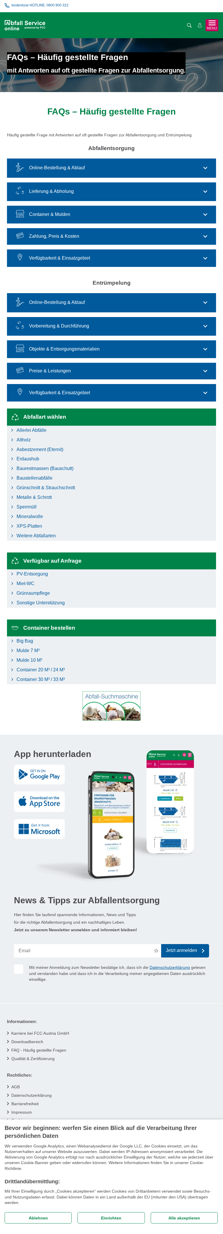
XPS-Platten (29, 526)
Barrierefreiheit (25, 1103)
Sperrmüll (27, 506)
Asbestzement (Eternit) (40, 449)
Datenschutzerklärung (170, 967)
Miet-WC (26, 583)
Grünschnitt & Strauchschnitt (46, 487)
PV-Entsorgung (32, 573)
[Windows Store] (39, 829)
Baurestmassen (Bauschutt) (45, 468)
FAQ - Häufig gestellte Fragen (38, 1050)
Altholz (24, 439)
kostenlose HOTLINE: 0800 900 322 (40, 5)
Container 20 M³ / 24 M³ (41, 669)
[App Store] (39, 801)
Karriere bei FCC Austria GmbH (40, 1033)
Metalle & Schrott (34, 497)
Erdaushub (28, 458)
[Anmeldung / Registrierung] (199, 25)
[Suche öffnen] (189, 25)
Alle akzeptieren (184, 1218)
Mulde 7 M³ (28, 650)
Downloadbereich (27, 1041)
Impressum (21, 1112)
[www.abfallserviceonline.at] (25, 25)
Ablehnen (38, 1218)
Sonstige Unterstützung (41, 602)
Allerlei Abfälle (31, 430)
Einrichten (111, 1218)
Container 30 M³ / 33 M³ (41, 679)
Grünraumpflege (33, 593)
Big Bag (25, 640)
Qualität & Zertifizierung (33, 1058)
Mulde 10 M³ (29, 660)
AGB (15, 1087)
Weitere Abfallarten (36, 535)
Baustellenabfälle (35, 478)
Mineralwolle (30, 516)
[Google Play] (39, 774)
